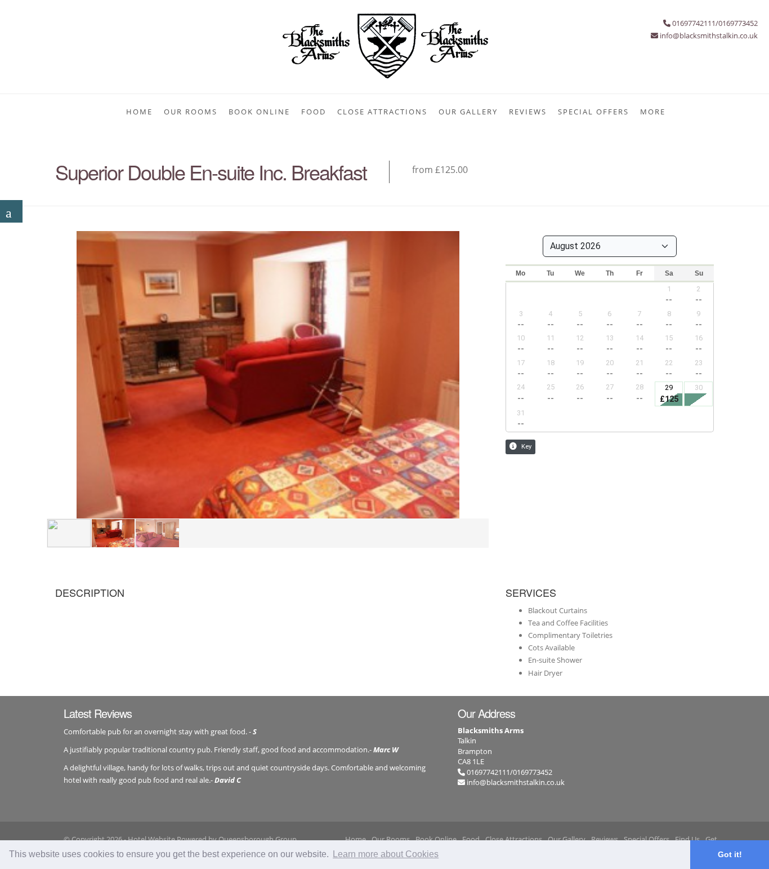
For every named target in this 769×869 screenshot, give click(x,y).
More (652, 112)
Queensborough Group (257, 839)
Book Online (259, 112)
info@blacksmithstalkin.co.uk (516, 782)
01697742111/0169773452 (508, 772)
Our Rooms (190, 112)
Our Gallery (468, 112)
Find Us (687, 839)
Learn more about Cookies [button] (386, 854)
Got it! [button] (730, 854)
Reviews (528, 112)
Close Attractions (382, 112)
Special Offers (593, 112)
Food (313, 112)
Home (139, 112)
